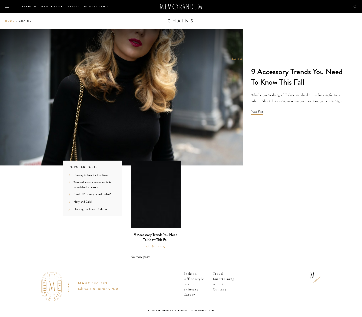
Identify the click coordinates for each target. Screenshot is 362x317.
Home (10, 21)
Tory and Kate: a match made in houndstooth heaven (92, 184)
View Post (257, 111)
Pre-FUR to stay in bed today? (92, 194)
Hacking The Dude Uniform (90, 209)
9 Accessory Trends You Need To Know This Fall (297, 77)
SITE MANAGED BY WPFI (201, 310)
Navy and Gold (83, 201)
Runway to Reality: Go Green (91, 175)
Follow (334, 6)
